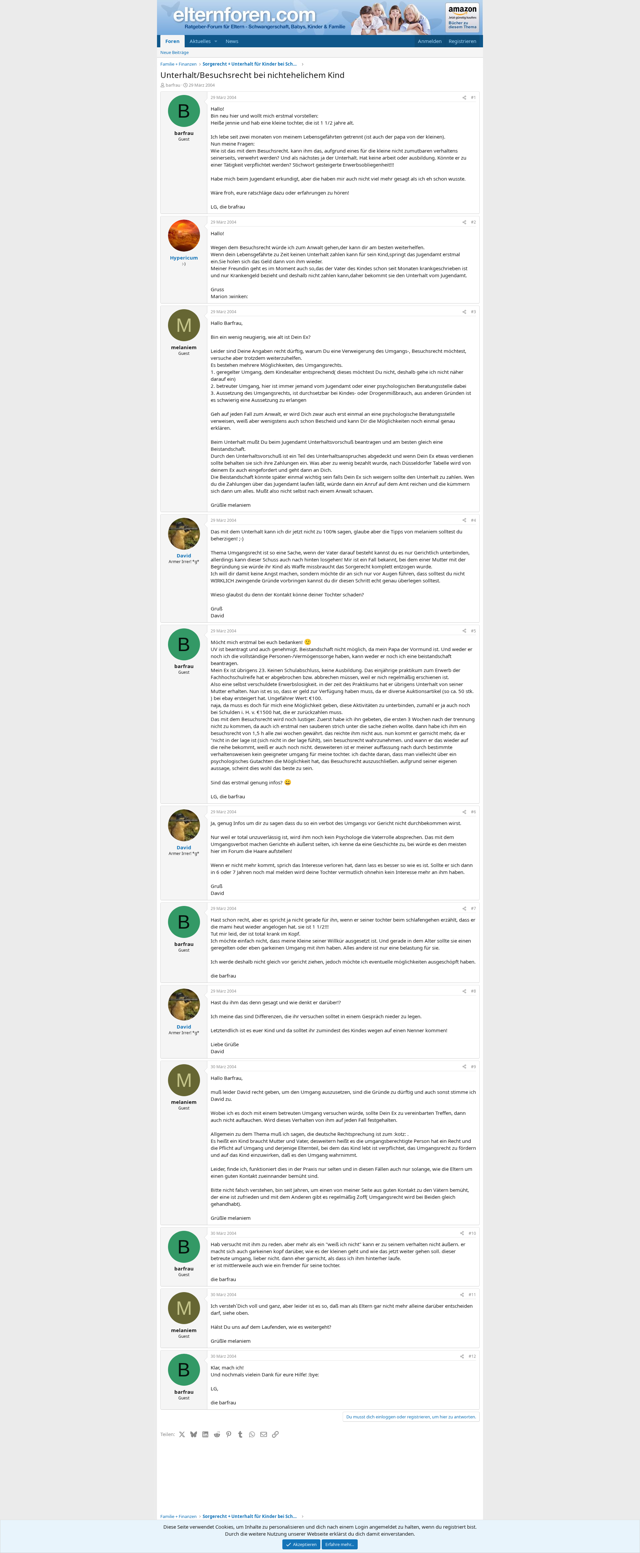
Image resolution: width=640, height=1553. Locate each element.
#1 (473, 97)
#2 (473, 222)
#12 (472, 1356)
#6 (473, 812)
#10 (472, 1233)
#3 (473, 312)
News (232, 41)
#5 (473, 631)
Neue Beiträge (174, 52)
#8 (473, 991)
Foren (172, 41)
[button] (216, 41)
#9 (473, 1067)
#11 (472, 1294)
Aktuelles (200, 41)
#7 (473, 908)
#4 (473, 520)
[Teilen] (464, 98)
